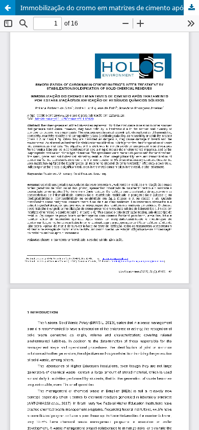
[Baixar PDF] (191, 7)
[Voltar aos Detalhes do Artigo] (7, 7)
